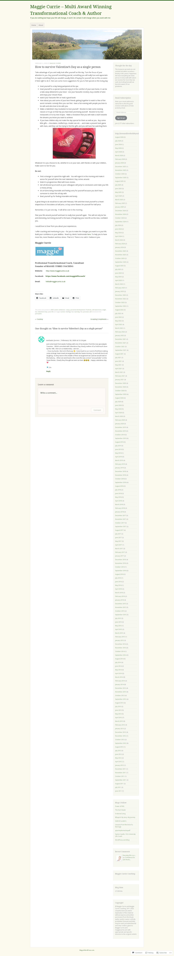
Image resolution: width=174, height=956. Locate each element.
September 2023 (120, 262)
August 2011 (119, 784)
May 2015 (118, 626)
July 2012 (118, 751)
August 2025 (119, 181)
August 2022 (119, 310)
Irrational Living (120, 814)
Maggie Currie (55, 63)
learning (77, 312)
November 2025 (120, 170)
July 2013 (118, 707)
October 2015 (120, 611)
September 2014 (120, 655)
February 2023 (120, 288)
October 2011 (120, 776)
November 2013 (120, 692)
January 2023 (119, 291)
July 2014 (118, 662)
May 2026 (118, 148)
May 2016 (118, 585)
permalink (38, 313)
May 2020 (118, 409)
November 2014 (120, 648)
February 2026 (120, 159)
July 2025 (118, 185)
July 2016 (118, 578)
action (56, 310)
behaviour (62, 310)
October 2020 (120, 391)
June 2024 (118, 229)
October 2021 (120, 347)
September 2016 (120, 571)
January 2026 (119, 163)
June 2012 (118, 754)
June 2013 (118, 710)
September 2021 (120, 350)
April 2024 (118, 236)
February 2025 (120, 203)
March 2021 (119, 372)
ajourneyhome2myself (122, 830)
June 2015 (118, 622)
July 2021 (118, 358)
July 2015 (118, 618)
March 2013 (119, 721)
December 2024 (120, 211)
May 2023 (118, 277)
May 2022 (118, 321)
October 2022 (120, 302)
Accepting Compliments (99, 319)
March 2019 (119, 460)
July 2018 (118, 490)
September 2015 (120, 615)
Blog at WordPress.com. (87, 950)
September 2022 (120, 306)
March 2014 (119, 677)
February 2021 (120, 376)
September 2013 (120, 699)
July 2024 (118, 225)
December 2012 (120, 732)
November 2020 (120, 387)
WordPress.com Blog (122, 840)
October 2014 (120, 651)
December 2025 (120, 167)
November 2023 (120, 255)
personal (86, 312)
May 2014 (118, 670)
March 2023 (119, 284)
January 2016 (119, 600)
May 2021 (118, 365)
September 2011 (120, 780)
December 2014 (120, 644)
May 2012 (118, 758)
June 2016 (118, 582)
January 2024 (119, 247)
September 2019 (120, 438)
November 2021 (120, 343)
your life (51, 312)
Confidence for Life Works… (129, 858)
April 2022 (118, 324)
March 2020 (119, 416)
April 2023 (118, 280)
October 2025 (120, 174)
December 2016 (120, 560)
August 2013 (119, 703)
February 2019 (120, 464)
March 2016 (119, 593)
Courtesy (39, 319)
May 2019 (118, 453)
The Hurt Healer (120, 810)
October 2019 (120, 435)
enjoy (68, 310)
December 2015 (120, 604)
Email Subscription (123, 98)
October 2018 (120, 479)
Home (33, 25)
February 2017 (120, 552)
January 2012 (119, 765)
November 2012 (120, 736)
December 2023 (120, 251)
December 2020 (120, 383)
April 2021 (118, 369)
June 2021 (118, 361)
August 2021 (119, 354)
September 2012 (120, 743)
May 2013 (118, 714)
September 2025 (120, 178)
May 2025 (118, 192)
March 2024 (119, 240)
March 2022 (119, 328)
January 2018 (119, 512)
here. (89, 234)
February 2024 (120, 244)
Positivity (88, 310)
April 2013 (118, 718)
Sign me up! (121, 118)
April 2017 (118, 545)
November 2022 (120, 299)
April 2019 (118, 457)
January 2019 (119, 468)
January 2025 (119, 207)
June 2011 (118, 791)
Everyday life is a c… (129, 855)
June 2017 (118, 538)
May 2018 (118, 497)
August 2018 (119, 486)
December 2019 (120, 427)
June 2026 (118, 144)
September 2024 (120, 222)
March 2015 (119, 633)
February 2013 (120, 725)
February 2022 (120, 332)
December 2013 (120, 688)
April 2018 (118, 501)
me (81, 312)
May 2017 (118, 541)
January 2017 (119, 556)
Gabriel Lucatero (120, 821)
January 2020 (119, 424)
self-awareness (97, 310)
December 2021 (120, 339)
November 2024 (120, 214)
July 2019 (118, 446)
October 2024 (120, 218)
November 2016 (120, 563)
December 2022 (120, 295)
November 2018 (120, 475)
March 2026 (119, 156)
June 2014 (118, 666)
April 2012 (118, 762)
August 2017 (119, 530)
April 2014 (118, 673)
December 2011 (120, 769)
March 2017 (119, 549)
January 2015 (119, 640)
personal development (77, 310)
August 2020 (119, 398)
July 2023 (118, 269)
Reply (48, 371)
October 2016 (120, 567)
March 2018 (119, 504)
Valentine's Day (42, 312)
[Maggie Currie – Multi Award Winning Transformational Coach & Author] (87, 44)
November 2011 (120, 773)
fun (72, 312)
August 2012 (119, 747)
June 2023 (118, 273)
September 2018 (120, 482)
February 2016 (120, 596)
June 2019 (118, 449)
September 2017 (120, 527)
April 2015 (118, 629)
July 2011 (118, 787)
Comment (97, 410)
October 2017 (120, 523)
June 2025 (118, 189)
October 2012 (120, 740)
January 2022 (119, 336)
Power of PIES (119, 806)
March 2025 (119, 200)
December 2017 (120, 515)
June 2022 (118, 317)
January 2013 (119, 729)
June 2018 (118, 493)
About (41, 25)
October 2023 (120, 258)
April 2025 (118, 196)
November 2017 (120, 519)
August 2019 (119, 442)
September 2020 (120, 394)
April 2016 (118, 589)
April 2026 (118, 152)
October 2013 (120, 695)
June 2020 (118, 405)
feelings (68, 312)
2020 (52, 310)
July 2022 (118, 313)
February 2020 (120, 420)
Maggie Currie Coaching (125, 874)
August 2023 (119, 266)
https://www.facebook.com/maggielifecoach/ (65, 276)
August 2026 (119, 137)
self (90, 312)
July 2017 (118, 534)
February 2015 (120, 637)
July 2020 (118, 402)
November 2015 (120, 607)
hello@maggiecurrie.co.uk (55, 281)
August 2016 (119, 574)
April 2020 (118, 413)
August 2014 (119, 659)
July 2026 (118, 141)
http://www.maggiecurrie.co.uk (57, 271)
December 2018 (120, 471)
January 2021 (119, 380)
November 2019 (120, 431)
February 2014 (120, 681)
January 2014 (119, 684)
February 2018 (120, 508)
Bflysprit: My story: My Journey (125, 817)
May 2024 (118, 233)
